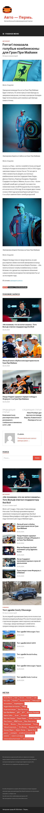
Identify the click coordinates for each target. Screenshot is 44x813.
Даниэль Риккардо (33, 712)
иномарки (13, 733)
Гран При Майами (21, 287)
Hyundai (29, 697)
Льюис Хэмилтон (34, 718)
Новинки (6, 607)
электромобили (28, 739)
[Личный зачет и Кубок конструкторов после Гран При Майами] (22, 358)
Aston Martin (8, 697)
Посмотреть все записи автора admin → (26, 439)
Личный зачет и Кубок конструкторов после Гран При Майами (27, 526)
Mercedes (7, 700)
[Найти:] (22, 458)
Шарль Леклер (20, 730)
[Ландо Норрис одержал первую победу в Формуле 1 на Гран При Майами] (22, 394)
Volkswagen (36, 700)
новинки (6, 736)
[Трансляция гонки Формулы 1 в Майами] (9, 578)
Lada (35, 697)
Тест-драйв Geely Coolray (27, 677)
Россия (35, 724)
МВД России (18, 721)
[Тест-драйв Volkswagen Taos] (9, 639)
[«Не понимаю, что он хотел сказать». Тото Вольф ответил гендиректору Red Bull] (22, 322)
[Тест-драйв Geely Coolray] (9, 684)
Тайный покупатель (10, 727)
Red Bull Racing (25, 700)
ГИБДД (24, 706)
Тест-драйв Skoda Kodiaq (27, 654)
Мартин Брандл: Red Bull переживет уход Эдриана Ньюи (27, 549)
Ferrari (11, 287)
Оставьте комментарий (10, 56)
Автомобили (8, 703)
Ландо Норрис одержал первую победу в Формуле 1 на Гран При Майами (20, 398)
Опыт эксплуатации (24, 724)
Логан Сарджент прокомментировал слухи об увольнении (29, 561)
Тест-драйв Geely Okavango (17, 610)
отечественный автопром (12, 739)
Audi (15, 697)
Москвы (13, 724)
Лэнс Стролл (8, 721)
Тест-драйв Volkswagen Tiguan (29, 666)
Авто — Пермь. (18, 17)
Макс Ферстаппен (30, 721)
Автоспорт (6, 41)
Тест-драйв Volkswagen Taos (28, 632)
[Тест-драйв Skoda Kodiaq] (9, 661)
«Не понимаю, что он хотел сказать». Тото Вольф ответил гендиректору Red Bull (20, 326)
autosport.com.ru (16, 280)
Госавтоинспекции (10, 709)
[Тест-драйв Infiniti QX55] (9, 650)
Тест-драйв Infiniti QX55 (26, 643)
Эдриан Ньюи (32, 730)
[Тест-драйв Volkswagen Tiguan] (9, 673)
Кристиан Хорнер (9, 718)
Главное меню (12, 34)
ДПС (18, 712)
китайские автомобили (26, 733)
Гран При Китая (23, 709)
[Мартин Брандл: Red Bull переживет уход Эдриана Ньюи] (9, 554)
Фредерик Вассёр (34, 727)
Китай (17, 715)
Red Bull (15, 700)
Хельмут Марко (9, 730)
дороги (6, 733)
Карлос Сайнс (8, 715)
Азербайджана (18, 703)
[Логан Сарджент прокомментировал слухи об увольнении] (9, 566)
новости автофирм (17, 736)
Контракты (24, 715)
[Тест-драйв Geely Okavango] (22, 605)
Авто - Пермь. (23, 809)
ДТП (23, 712)
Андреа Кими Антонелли (12, 706)
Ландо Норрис (21, 718)
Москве (6, 724)
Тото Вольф (23, 727)
